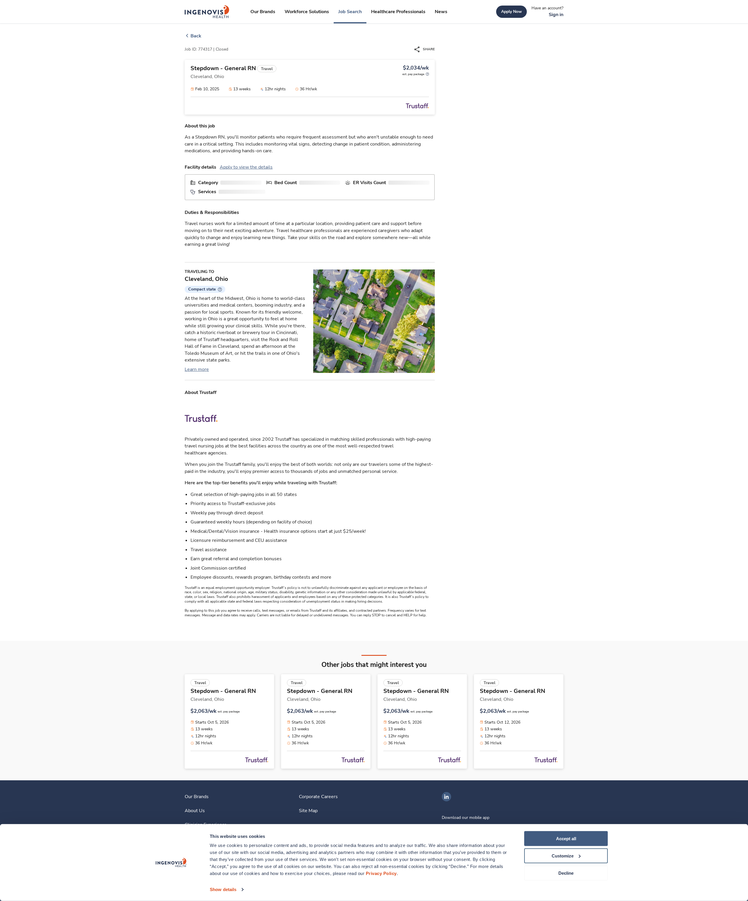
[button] (205, 289)
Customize (563, 855)
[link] (207, 11)
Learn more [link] (197, 369)
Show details (223, 889)
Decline (566, 872)
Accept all (566, 838)
